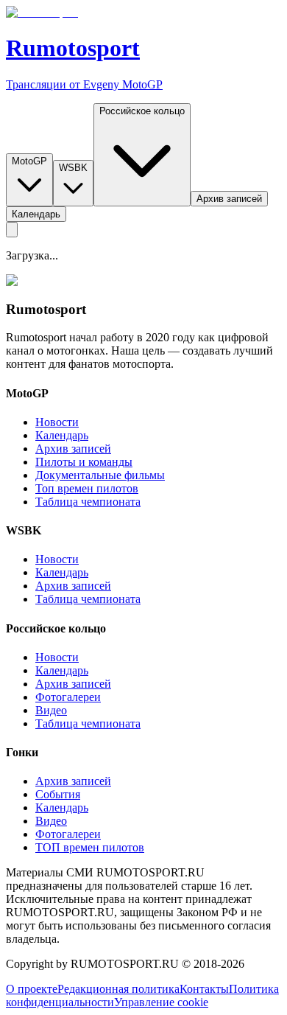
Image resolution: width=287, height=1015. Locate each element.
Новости (57, 422)
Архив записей (73, 448)
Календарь (61, 435)
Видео (51, 710)
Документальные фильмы (100, 475)
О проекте (31, 989)
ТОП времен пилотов (89, 847)
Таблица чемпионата (88, 501)
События (57, 794)
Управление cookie (161, 1002)
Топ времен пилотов (86, 488)
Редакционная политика (118, 989)
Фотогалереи (68, 697)
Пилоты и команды (83, 462)
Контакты (204, 989)
